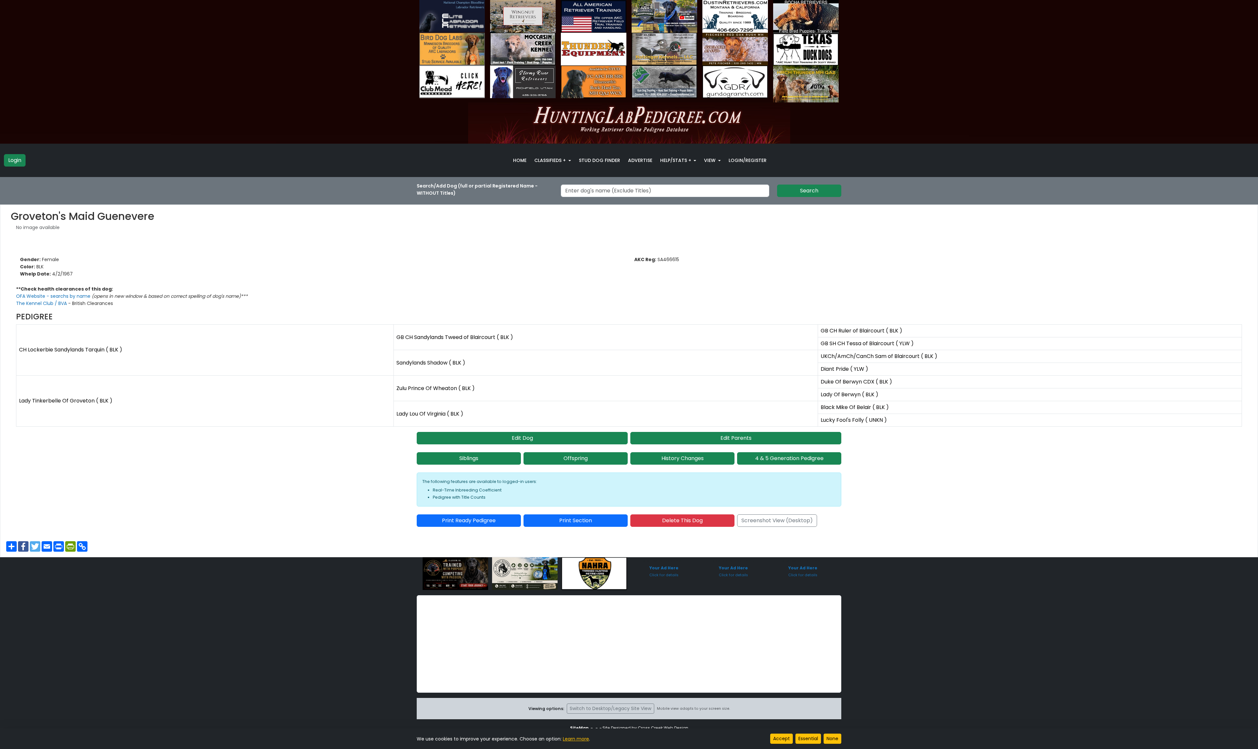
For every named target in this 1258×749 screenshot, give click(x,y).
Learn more (576, 739)
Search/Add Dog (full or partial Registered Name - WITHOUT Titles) (477, 189)
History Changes (682, 458)
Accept (781, 738)
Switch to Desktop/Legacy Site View (610, 708)
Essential (808, 738)
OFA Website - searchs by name (54, 296)
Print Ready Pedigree (469, 520)
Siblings (468, 458)
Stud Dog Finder (599, 160)
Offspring (575, 458)
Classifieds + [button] (550, 160)
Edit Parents (736, 438)
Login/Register (748, 160)
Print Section (575, 520)
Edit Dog (522, 438)
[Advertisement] (629, 644)
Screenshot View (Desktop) (777, 520)
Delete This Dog (682, 520)
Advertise (640, 160)
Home (519, 160)
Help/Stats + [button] (676, 160)
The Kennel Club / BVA (42, 303)
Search (809, 190)
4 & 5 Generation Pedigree (789, 458)
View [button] (710, 160)
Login (14, 160)
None (832, 738)
